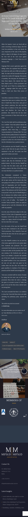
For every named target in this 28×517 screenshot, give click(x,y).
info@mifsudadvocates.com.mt (10, 483)
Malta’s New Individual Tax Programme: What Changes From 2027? (14, 503)
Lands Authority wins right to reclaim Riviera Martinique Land (13, 498)
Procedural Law (14, 11)
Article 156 (5, 342)
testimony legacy (6, 349)
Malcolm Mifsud (17, 29)
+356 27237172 (5, 478)
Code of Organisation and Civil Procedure (13, 345)
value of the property (19, 349)
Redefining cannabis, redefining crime (13, 507)
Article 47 (12, 342)
